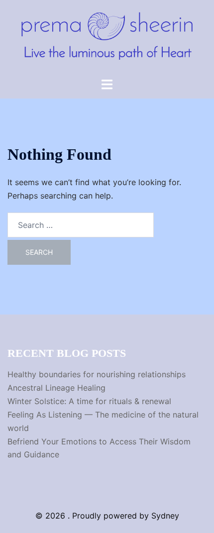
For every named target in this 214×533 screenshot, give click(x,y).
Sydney (165, 516)
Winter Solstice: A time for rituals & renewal (89, 401)
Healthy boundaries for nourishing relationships (96, 374)
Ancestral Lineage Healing (56, 388)
